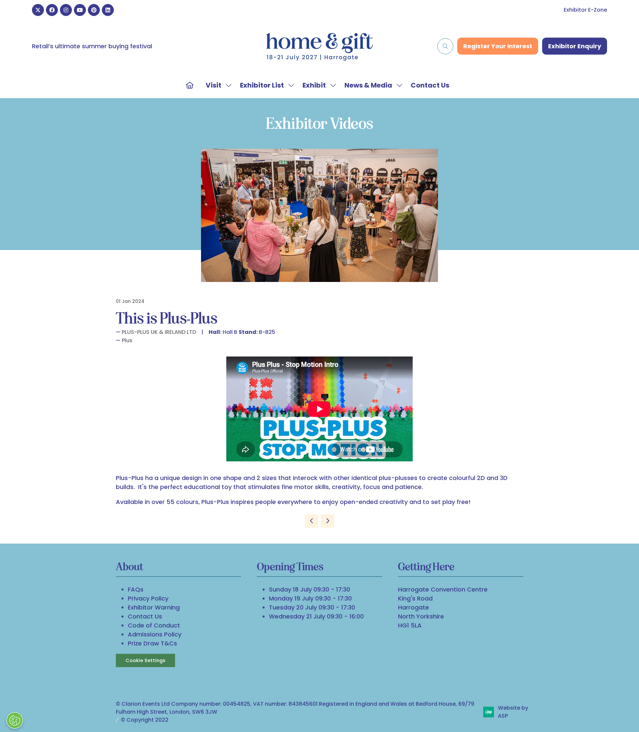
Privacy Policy (148, 598)
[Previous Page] (311, 521)
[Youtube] (80, 10)
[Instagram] (66, 10)
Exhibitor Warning (154, 607)
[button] (445, 46)
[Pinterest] (94, 10)
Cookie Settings (145, 660)
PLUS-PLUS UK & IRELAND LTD (159, 332)
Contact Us (430, 85)
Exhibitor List (262, 85)
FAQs (135, 589)
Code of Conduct (154, 625)
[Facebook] (52, 10)
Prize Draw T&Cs (152, 643)
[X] (38, 10)
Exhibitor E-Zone (585, 10)
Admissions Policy (154, 634)
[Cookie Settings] (14, 720)
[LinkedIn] (108, 10)
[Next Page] (327, 521)
